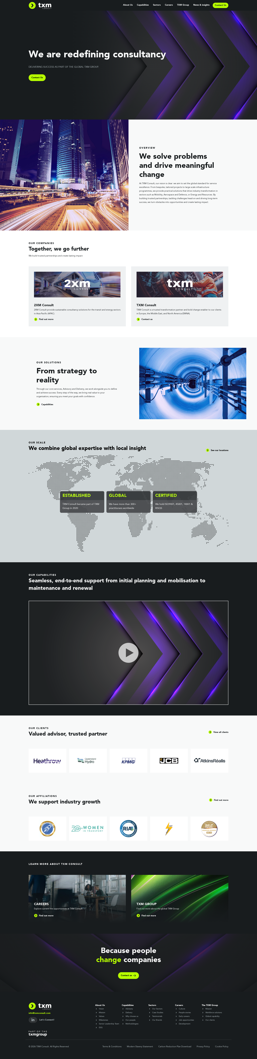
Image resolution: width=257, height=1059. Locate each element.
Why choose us (132, 1016)
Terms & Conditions (112, 1047)
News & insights (201, 5)
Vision (101, 1009)
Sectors (157, 5)
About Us (128, 5)
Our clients (210, 1020)
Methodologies (132, 1024)
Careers (169, 5)
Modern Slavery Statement (140, 1047)
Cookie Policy (221, 1047)
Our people (130, 1020)
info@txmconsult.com (39, 1013)
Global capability (212, 1016)
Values (101, 1016)
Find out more (221, 800)
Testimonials (157, 1016)
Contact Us (37, 78)
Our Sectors (157, 1009)
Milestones (103, 1020)
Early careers (184, 1016)
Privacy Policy (203, 1047)
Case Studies (157, 1013)
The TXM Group (210, 1005)
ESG (101, 1028)
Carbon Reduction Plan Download (174, 1047)
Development (184, 1024)
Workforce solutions (213, 1013)
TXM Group (183, 5)
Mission (102, 1013)
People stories (185, 1013)
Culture (182, 1009)
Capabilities (143, 5)
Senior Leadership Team (109, 1024)
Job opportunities (186, 1020)
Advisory (129, 1009)
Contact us (126, 975)
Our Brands (157, 1020)
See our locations (219, 450)
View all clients (220, 732)
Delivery (129, 1013)
